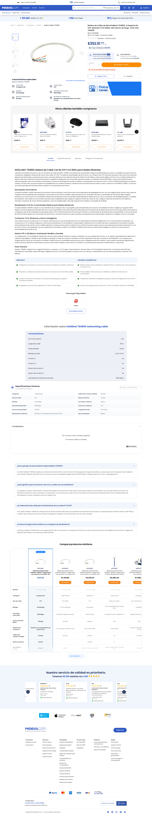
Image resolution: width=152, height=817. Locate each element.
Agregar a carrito (123, 65)
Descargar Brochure (76, 311)
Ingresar (146, 8)
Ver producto (24, 147)
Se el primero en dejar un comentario (76, 439)
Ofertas (34, 8)
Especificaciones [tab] (64, 158)
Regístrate (120, 730)
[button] (76, 426)
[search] (74, 8)
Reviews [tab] (78, 158)
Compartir (129, 76)
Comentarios (29, 745)
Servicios (42, 8)
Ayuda (123, 803)
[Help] (129, 8)
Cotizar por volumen (107, 803)
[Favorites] (124, 8)
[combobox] (96, 8)
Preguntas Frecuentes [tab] (94, 158)
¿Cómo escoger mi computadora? (117, 759)
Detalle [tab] (50, 158)
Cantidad (91, 63)
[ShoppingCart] (133, 8)
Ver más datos (75, 656)
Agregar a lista (102, 76)
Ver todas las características (75, 80)
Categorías (26, 8)
